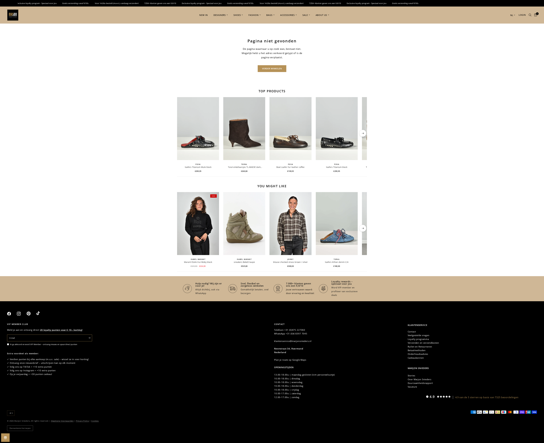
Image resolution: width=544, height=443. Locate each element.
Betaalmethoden (417, 350)
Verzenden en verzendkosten (423, 342)
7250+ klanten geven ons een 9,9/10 (150, 3)
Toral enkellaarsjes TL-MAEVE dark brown (244, 167)
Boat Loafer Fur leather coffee (290, 167)
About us (321, 15)
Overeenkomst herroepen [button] (20, 428)
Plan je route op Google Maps (290, 359)
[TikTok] (40, 313)
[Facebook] (11, 314)
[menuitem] (203, 15)
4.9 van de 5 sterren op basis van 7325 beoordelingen (486, 397)
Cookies (95, 421)
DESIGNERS (219, 15)
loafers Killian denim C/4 (336, 262)
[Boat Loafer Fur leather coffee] (290, 128)
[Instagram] (21, 314)
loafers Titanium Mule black (198, 167)
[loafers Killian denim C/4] (337, 223)
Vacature (412, 386)
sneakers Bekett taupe (244, 262)
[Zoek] (530, 15)
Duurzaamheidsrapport (420, 383)
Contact (412, 331)
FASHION (253, 15)
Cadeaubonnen (416, 357)
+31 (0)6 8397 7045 (296, 333)
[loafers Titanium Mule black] (198, 128)
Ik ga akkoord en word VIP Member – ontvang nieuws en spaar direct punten (43, 344)
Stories (411, 375)
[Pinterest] (31, 313)
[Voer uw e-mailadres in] (89, 338)
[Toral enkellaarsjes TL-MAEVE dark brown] (244, 128)
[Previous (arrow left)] (181, 133)
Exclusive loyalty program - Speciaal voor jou (27, 3)
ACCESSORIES (287, 15)
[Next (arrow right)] (362, 133)
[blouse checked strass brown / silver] (290, 223)
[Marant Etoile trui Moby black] (198, 223)
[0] (535, 15)
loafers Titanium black (336, 167)
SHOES (237, 15)
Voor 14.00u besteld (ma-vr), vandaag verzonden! (107, 3)
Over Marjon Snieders (419, 379)
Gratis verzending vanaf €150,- (65, 3)
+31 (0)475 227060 (294, 329)
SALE (305, 15)
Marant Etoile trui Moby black (198, 262)
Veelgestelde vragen (418, 335)
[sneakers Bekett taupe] (244, 223)
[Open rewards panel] (5, 437)
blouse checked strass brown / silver (290, 262)
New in (203, 15)
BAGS (269, 15)
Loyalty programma (418, 339)
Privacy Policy (82, 421)
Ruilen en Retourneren (420, 346)
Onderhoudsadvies (418, 354)
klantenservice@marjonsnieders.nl (293, 341)
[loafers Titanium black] (337, 128)
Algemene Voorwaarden (62, 421)
